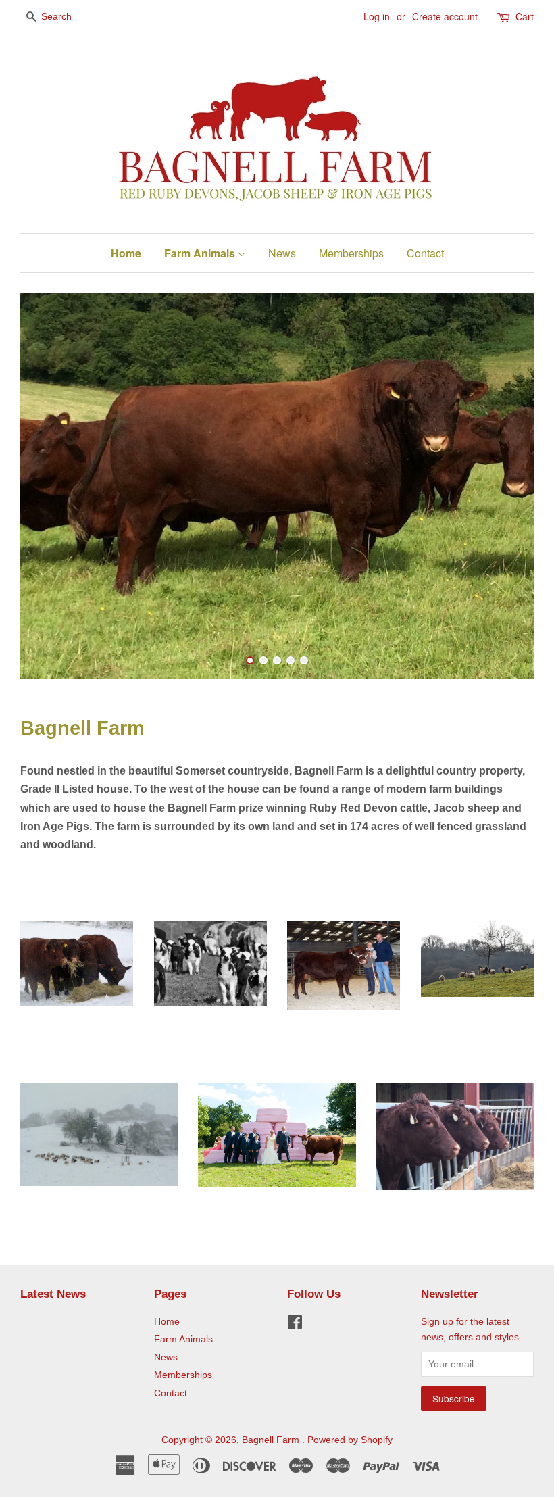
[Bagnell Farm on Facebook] (295, 1325)
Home (126, 253)
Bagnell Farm (272, 1440)
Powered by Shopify (350, 1440)
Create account (445, 16)
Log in (376, 16)
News (282, 253)
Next (505, 486)
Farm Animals (201, 253)
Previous (49, 486)
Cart (524, 16)
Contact (425, 253)
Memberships (351, 253)
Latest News (53, 1293)
